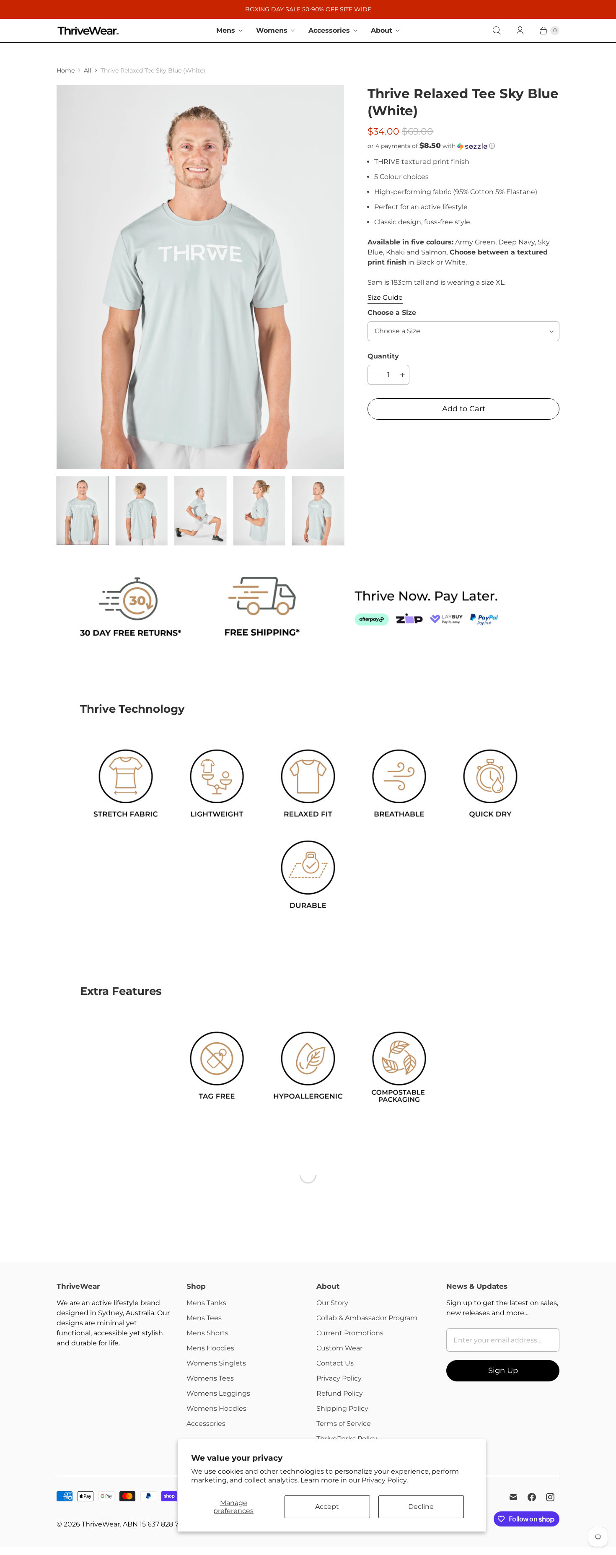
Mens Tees (204, 1318)
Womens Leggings (218, 1393)
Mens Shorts (207, 1333)
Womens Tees (210, 1378)
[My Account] (520, 31)
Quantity (383, 356)
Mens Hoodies (210, 1348)
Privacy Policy (339, 1378)
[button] (463, 146)
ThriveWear (101, 1524)
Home (66, 70)
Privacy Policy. (385, 1480)
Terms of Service (343, 1424)
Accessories (329, 30)
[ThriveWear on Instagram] (550, 1497)
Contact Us (335, 1363)
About (381, 30)
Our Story (332, 1303)
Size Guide (385, 297)
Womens (271, 30)
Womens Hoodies (216, 1408)
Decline (421, 1507)
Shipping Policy (342, 1408)
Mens (225, 30)
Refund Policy (339, 1393)
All (87, 70)
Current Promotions (349, 1333)
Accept (327, 1507)
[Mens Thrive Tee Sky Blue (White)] (200, 277)
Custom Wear (339, 1348)
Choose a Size (392, 313)
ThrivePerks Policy (346, 1439)
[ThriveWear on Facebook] (532, 1497)
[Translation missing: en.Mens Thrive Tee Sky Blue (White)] (83, 510)
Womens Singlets (216, 1363)
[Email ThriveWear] (513, 1497)
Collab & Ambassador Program (366, 1318)
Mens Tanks (206, 1303)
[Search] (496, 31)
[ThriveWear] (88, 31)
